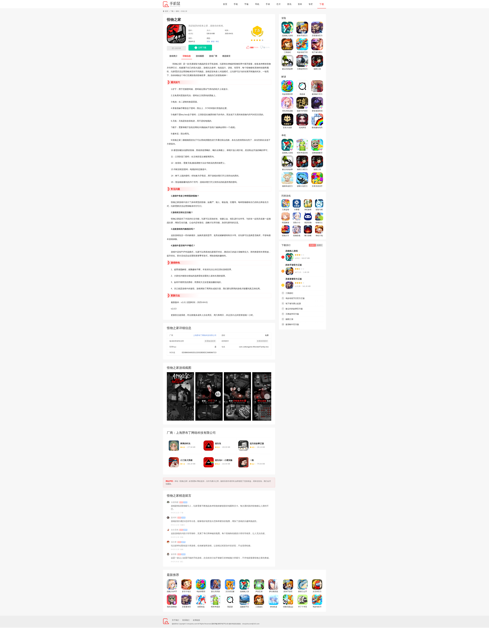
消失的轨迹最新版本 (287, 111)
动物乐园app (288, 607)
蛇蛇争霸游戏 (302, 153)
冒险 (208, 41)
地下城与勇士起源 (317, 52)
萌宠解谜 (285, 223)
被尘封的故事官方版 (287, 69)
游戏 (177, 11)
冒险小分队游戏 (296, 223)
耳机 (257, 4)
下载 (321, 4)
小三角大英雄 (186, 460)
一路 (252, 460)
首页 (225, 4)
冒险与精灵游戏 (319, 210)
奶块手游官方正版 (302, 36)
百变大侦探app (287, 127)
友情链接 (196, 620)
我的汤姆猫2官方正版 (172, 607)
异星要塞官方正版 (317, 36)
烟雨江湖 (317, 69)
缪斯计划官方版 (302, 186)
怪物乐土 (319, 223)
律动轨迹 (273, 607)
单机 (217, 41)
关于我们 (175, 620)
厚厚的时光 (185, 443)
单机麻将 (307, 210)
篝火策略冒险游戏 (307, 236)
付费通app (296, 210)
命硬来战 (201, 607)
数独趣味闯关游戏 (317, 127)
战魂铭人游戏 (287, 36)
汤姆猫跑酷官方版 (317, 153)
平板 (246, 4)
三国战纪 (287, 52)
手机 (236, 4)
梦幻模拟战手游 (273, 591)
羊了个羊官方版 (302, 607)
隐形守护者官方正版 (302, 111)
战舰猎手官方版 (244, 607)
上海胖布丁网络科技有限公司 (204, 335)
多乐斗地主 (186, 591)
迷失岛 (218, 443)
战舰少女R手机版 (172, 591)
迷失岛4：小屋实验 (223, 460)
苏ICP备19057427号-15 (220, 624)
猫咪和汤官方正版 (287, 186)
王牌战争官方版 (302, 69)
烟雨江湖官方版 (302, 169)
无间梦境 (302, 127)
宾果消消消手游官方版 (317, 186)
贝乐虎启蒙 (230, 591)
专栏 (311, 4)
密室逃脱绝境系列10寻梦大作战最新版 (317, 111)
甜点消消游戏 (215, 591)
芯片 (278, 4)
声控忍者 (259, 591)
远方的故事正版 (257, 443)
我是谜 (302, 94)
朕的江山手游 (302, 591)
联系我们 (185, 620)
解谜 (212, 41)
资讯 (289, 4)
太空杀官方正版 (317, 591)
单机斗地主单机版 (319, 236)
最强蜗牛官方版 (317, 94)
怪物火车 (285, 236)
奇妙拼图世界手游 (287, 94)
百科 (300, 4)
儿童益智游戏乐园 (285, 210)
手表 (268, 4)
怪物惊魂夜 (296, 236)
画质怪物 (307, 223)
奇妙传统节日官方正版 (302, 52)
